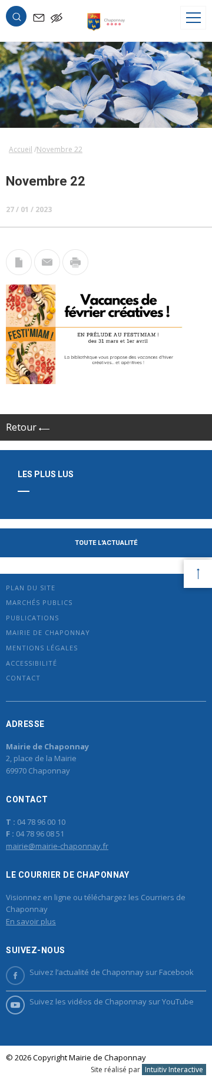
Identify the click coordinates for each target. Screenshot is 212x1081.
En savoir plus (31, 921)
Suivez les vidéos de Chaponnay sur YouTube (111, 1001)
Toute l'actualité (106, 543)
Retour (22, 427)
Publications (32, 617)
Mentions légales (42, 647)
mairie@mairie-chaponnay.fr (57, 846)
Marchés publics (39, 602)
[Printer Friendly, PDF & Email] (19, 271)
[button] (16, 19)
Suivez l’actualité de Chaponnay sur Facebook (111, 972)
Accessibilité (31, 663)
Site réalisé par (147, 1070)
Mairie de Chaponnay (48, 632)
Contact (23, 677)
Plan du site (30, 587)
